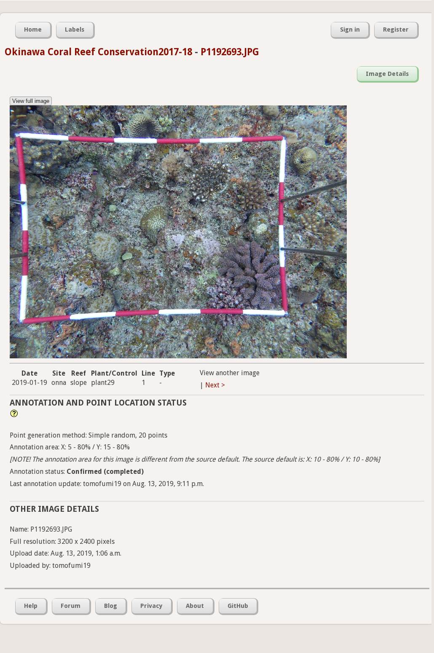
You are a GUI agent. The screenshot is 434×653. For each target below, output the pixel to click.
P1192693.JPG (230, 51)
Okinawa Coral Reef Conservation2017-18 (98, 51)
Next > (215, 385)
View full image (30, 101)
